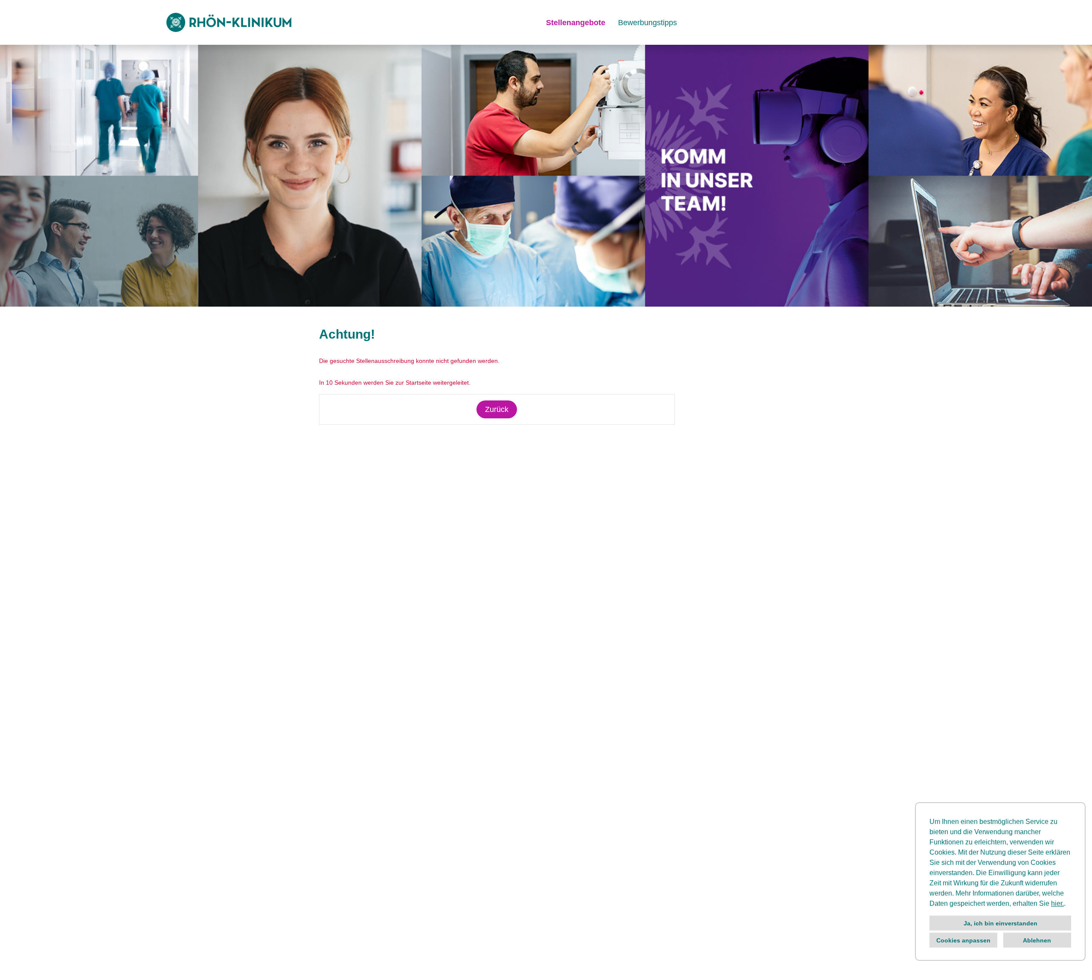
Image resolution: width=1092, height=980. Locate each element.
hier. (1057, 903)
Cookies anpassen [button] (963, 940)
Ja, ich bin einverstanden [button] (1000, 923)
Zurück (496, 409)
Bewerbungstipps (647, 22)
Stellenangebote (575, 22)
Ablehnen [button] (1037, 940)
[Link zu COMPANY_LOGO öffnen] (228, 22)
